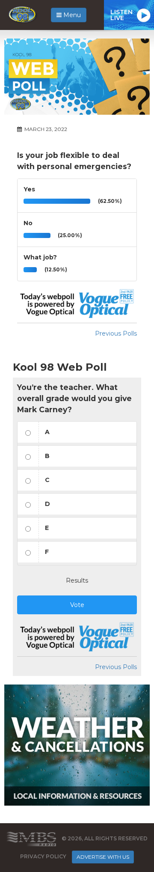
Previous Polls (116, 333)
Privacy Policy (43, 856)
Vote (77, 605)
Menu (71, 15)
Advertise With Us (103, 857)
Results (77, 580)
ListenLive (121, 15)
